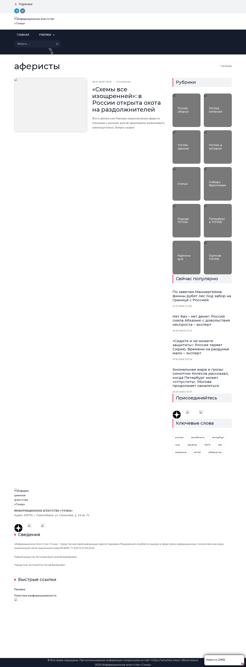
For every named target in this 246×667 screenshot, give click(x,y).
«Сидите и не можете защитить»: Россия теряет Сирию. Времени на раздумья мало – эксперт (201, 347)
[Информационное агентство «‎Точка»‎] (36, 21)
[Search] (57, 44)
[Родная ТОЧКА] (186, 220)
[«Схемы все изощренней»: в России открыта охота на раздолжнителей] (50, 105)
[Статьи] (186, 183)
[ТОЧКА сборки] (186, 110)
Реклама (19, 589)
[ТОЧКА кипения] (218, 110)
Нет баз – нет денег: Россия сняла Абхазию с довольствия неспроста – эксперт (201, 320)
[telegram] (16, 10)
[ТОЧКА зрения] (186, 147)
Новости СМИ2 (215, 659)
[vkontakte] (22, 10)
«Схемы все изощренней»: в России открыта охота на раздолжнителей (126, 99)
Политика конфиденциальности (35, 595)
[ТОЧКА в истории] (218, 147)
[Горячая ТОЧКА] (218, 257)
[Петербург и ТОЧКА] (218, 220)
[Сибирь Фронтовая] (218, 183)
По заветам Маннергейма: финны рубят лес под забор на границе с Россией (202, 296)
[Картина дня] (186, 257)
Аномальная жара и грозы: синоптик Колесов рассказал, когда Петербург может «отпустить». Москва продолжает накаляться (201, 377)
